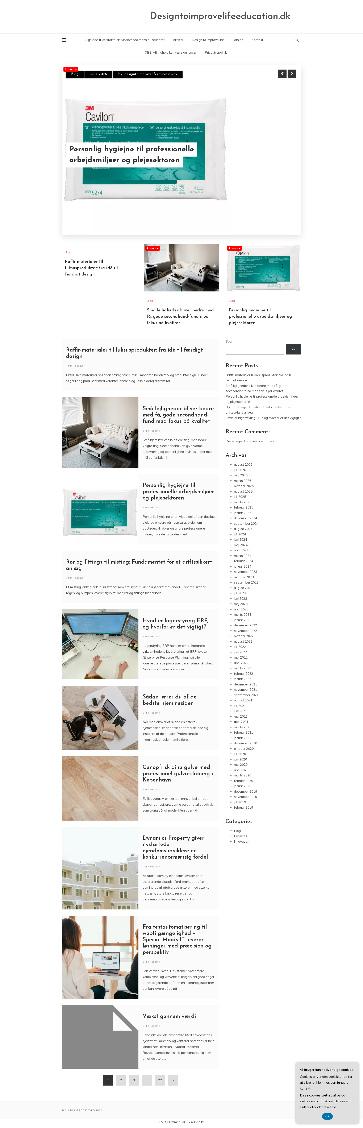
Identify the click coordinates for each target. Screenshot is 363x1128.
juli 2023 (240, 585)
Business (240, 828)
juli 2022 (240, 638)
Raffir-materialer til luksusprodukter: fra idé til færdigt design (91, 259)
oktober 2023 (244, 569)
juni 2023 (240, 590)
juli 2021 (240, 697)
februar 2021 (243, 724)
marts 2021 (242, 719)
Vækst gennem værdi (169, 1008)
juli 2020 (240, 745)
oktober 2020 (244, 740)
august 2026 (243, 456)
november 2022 (245, 622)
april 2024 (241, 542)
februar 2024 (243, 553)
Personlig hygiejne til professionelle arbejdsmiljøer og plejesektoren (260, 308)
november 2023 (245, 563)
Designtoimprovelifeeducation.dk (220, 16)
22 (160, 1072)
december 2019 (245, 783)
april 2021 (241, 713)
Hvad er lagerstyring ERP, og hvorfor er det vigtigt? (263, 409)
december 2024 (245, 510)
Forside (237, 40)
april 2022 (241, 654)
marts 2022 (242, 660)
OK (327, 1116)
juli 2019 (240, 794)
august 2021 (243, 692)
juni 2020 (240, 751)
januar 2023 (242, 612)
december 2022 (245, 617)
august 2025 (243, 483)
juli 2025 (240, 488)
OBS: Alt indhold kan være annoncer (170, 52)
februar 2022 (243, 665)
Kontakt (257, 40)
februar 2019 (243, 799)
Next (292, 74)
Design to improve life (208, 40)
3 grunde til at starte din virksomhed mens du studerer (124, 40)
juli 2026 (240, 462)
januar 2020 (242, 778)
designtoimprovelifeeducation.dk (153, 74)
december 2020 (245, 735)
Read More (284, 149)
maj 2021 (241, 708)
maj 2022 (241, 649)
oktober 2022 (244, 628)
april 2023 (241, 601)
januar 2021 (242, 729)
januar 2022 (242, 670)
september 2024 (246, 515)
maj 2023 (241, 595)
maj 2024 (241, 537)
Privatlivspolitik (216, 52)
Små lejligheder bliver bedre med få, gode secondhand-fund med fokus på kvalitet (134, 149)
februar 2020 (243, 772)
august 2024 (243, 520)
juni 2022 (240, 644)
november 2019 (245, 788)
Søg (229, 333)
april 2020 (241, 762)
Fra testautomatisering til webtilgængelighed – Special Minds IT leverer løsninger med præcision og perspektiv (177, 931)
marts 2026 (242, 472)
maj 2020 (241, 756)
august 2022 (243, 633)
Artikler (178, 40)
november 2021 (245, 681)
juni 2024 (240, 531)
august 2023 (243, 579)
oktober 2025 (244, 478)
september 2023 (246, 574)
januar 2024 (242, 558)
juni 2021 (240, 703)
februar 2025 (243, 499)
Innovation (241, 833)
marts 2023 (242, 606)
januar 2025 (242, 504)
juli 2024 (240, 526)
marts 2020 (242, 767)
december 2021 (245, 676)
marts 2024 (242, 547)
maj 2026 (241, 467)
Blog (74, 74)
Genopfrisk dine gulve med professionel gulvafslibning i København (178, 765)
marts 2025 (242, 494)
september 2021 (246, 687)
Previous (282, 74)
